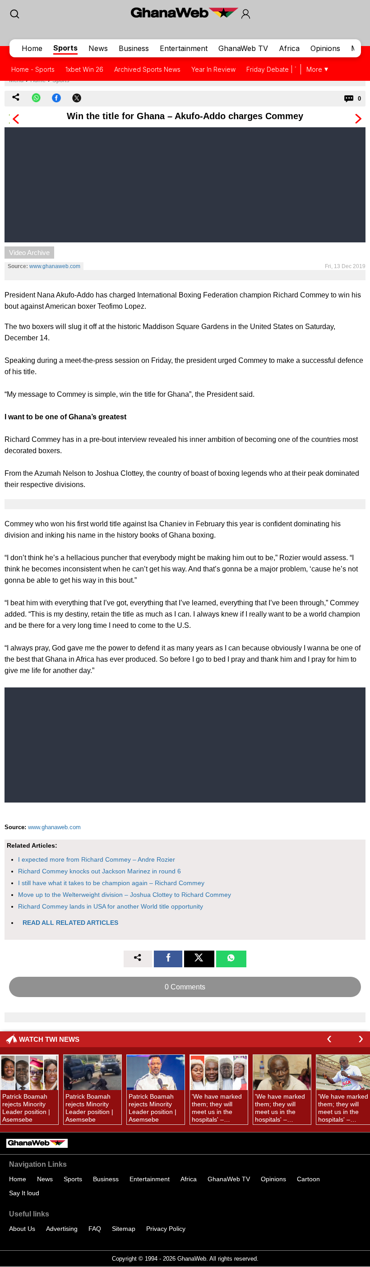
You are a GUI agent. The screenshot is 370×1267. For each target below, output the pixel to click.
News (98, 48)
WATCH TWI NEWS (49, 1039)
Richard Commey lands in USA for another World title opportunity (110, 906)
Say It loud (24, 1193)
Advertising (62, 1228)
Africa (289, 48)
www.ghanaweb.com (54, 266)
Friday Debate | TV (274, 69)
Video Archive (29, 252)
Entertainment (184, 48)
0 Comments (185, 987)
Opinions (325, 48)
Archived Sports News (147, 69)
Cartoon (308, 1179)
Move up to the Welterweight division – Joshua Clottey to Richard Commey (124, 894)
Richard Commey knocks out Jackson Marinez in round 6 (99, 871)
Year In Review (213, 69)
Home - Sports (33, 69)
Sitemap (123, 1228)
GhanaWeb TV (243, 48)
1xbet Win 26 (84, 69)
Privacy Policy (165, 1228)
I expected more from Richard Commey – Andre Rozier (96, 859)
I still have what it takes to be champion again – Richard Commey (111, 882)
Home (32, 48)
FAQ (94, 1228)
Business (134, 48)
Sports (65, 47)
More (314, 69)
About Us (22, 1228)
